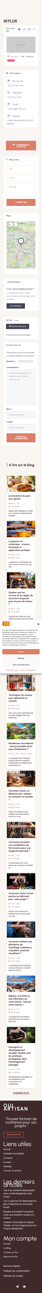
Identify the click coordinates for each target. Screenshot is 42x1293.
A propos (7, 1158)
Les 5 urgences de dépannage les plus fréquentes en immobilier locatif (19, 1204)
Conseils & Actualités (13, 1153)
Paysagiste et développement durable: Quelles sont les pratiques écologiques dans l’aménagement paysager (20, 1056)
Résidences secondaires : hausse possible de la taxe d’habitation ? (21, 746)
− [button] (14, 224)
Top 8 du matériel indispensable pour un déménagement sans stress (19, 1193)
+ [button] (9, 224)
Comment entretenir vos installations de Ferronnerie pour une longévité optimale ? (19, 846)
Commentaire (13, 367)
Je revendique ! (16, 306)
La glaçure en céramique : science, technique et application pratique (19, 545)
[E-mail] (24, 1287)
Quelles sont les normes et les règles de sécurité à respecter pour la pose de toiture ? (21, 598)
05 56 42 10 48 (14, 97)
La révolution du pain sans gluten (19, 497)
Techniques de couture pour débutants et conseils (20, 698)
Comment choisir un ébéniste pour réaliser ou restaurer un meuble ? (21, 795)
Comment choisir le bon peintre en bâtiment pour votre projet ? (21, 896)
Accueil (6, 1149)
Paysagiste (14, 57)
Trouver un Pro (10, 1252)
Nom (9, 409)
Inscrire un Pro (10, 1256)
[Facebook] (18, 1287)
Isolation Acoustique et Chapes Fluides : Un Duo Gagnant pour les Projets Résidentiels (20, 1225)
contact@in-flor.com (17, 109)
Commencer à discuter (22, 146)
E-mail (10, 422)
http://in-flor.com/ (16, 85)
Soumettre (21, 202)
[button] (38, 624)
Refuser (21, 658)
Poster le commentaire (21, 438)
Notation (11, 361)
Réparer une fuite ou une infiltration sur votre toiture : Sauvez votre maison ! (20, 1000)
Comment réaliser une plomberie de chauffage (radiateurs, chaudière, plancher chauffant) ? (20, 947)
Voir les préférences (21, 665)
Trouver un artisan (12, 1170)
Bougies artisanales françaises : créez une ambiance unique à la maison (19, 1214)
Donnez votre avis (19, 326)
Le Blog (7, 1248)
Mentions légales (11, 1266)
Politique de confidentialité (28, 670)
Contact (7, 1162)
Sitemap (7, 1166)
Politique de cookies (12, 670)
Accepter (21, 652)
